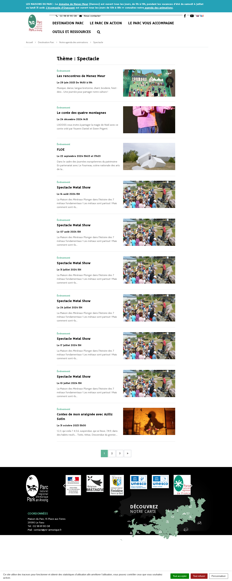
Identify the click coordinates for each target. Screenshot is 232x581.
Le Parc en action (106, 23)
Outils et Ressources (71, 32)
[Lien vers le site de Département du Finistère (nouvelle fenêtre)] (116, 485)
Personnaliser (218, 576)
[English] (197, 16)
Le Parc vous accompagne (151, 23)
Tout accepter (180, 576)
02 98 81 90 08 (41, 526)
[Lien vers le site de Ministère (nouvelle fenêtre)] (73, 485)
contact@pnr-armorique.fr (48, 529)
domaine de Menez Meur (73, 4)
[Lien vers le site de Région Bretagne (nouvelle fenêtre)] (95, 483)
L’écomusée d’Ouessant (60, 8)
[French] (201, 16)
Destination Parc (67, 23)
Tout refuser (199, 576)
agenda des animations (158, 8)
